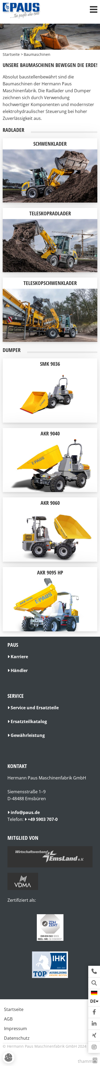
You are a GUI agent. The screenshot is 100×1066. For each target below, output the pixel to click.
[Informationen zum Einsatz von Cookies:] (8, 1057)
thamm (86, 1061)
